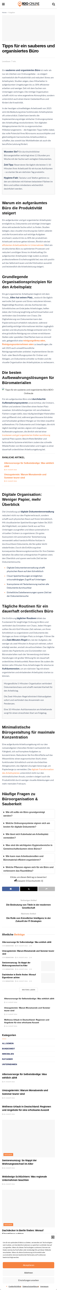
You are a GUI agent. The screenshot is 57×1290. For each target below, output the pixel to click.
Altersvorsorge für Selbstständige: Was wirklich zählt (26, 942)
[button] (52, 1237)
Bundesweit (8, 1049)
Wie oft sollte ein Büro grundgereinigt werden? (24, 814)
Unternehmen (9, 1064)
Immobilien (8, 1054)
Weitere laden (28, 990)
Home (4, 12)
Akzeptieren (28, 1265)
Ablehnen (28, 1272)
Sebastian (10, 946)
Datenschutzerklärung (31, 1286)
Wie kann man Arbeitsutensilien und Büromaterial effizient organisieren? (23, 858)
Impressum (44, 1286)
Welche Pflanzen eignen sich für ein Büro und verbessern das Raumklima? (28, 869)
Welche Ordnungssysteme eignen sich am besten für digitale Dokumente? (26, 825)
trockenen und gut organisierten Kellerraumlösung (26, 435)
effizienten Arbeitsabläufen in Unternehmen (23, 245)
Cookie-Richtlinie (15, 1286)
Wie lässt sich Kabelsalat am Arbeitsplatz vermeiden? (25, 836)
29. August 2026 (11, 469)
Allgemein (8, 1043)
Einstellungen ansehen (28, 1280)
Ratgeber (11, 12)
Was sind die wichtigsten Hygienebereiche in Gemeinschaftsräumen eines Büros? (27, 847)
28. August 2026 (22, 969)
